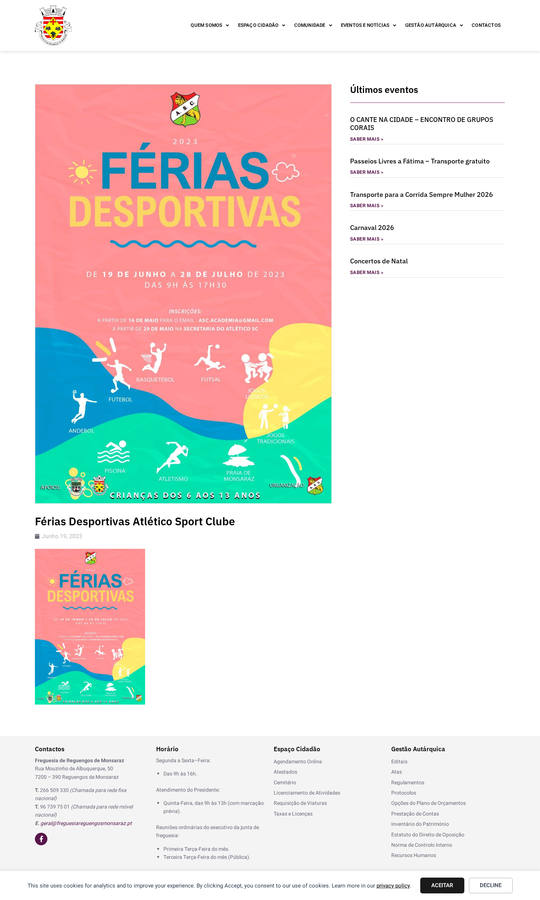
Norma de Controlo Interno (421, 845)
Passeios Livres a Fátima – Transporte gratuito (420, 161)
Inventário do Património (420, 824)
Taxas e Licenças (293, 814)
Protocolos (403, 793)
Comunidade (309, 25)
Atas (396, 772)
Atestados (285, 772)
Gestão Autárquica (430, 25)
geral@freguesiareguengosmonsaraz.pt (86, 823)
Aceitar (442, 885)
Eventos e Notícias (365, 25)
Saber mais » (367, 139)
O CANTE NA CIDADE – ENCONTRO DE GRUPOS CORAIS (421, 123)
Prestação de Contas (415, 814)
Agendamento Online (298, 762)
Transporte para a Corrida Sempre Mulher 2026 (421, 194)
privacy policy (393, 886)
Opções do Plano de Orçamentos (428, 803)
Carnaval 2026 (372, 227)
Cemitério (285, 782)
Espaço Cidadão (258, 25)
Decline (490, 885)
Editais (399, 762)
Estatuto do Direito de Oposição (427, 835)
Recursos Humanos (413, 855)
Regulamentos (407, 782)
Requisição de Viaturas (300, 803)
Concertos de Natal (379, 261)
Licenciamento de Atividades (307, 793)
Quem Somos (206, 25)
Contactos (486, 25)
